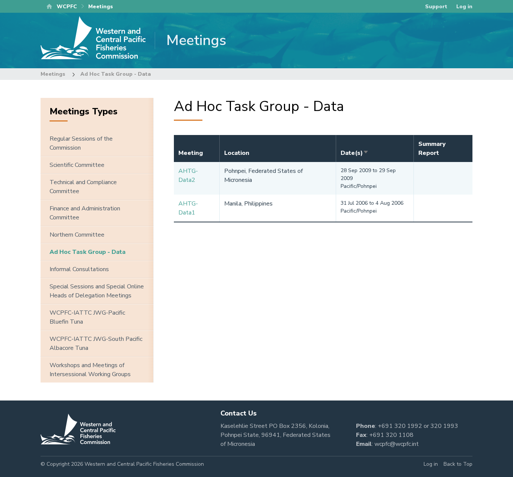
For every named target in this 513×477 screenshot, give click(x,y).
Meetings (53, 74)
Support (436, 6)
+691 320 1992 (400, 426)
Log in (464, 6)
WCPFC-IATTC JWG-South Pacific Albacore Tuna (96, 343)
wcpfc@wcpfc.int (396, 444)
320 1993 (444, 426)
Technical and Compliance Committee (83, 186)
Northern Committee (77, 235)
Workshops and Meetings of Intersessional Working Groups (90, 369)
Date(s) (355, 153)
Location (236, 153)
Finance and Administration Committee (85, 213)
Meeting (190, 153)
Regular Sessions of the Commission (81, 143)
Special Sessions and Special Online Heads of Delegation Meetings (97, 291)
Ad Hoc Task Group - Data (115, 74)
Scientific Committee (77, 165)
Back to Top (458, 464)
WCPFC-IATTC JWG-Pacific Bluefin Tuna (87, 317)
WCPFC (67, 6)
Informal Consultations (79, 269)
